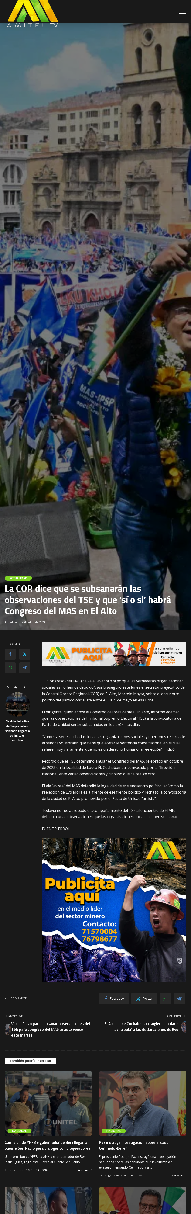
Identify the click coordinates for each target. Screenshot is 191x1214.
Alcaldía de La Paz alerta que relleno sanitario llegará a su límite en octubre (17, 730)
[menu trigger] (181, 11)
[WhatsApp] (10, 667)
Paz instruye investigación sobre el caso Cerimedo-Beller (134, 1145)
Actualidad (18, 578)
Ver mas (83, 1170)
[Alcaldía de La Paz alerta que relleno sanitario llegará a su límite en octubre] (17, 704)
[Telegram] (24, 667)
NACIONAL (19, 1131)
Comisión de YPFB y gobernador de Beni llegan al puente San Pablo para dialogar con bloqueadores (47, 1145)
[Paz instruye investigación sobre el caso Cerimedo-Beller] (142, 1103)
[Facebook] (10, 654)
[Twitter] (24, 654)
